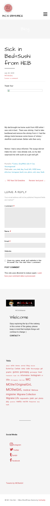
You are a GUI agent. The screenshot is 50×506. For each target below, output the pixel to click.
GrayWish (22, 164)
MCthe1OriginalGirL (19, 384)
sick (34, 172)
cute (28, 368)
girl (41, 369)
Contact (14, 336)
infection (8, 172)
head (40, 372)
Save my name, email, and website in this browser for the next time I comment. (24, 261)
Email (7, 241)
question (12, 402)
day (22, 169)
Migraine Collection (26, 394)
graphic (9, 372)
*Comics (15, 164)
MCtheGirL (9, 76)
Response (32, 402)
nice (25, 172)
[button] (46, 15)
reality (19, 401)
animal (23, 366)
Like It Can (31, 164)
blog (28, 366)
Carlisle (17, 369)
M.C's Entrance (12, 16)
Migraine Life (12, 398)
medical (26, 390)
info (18, 375)
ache (12, 366)
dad (18, 169)
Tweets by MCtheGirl (14, 483)
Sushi (42, 172)
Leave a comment (11, 78)
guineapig (24, 372)
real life (25, 402)
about (8, 366)
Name (8, 231)
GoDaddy (41, 500)
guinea (16, 372)
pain (32, 398)
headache (9, 375)
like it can (22, 380)
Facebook (16, 461)
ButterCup (10, 369)
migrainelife (24, 398)
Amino (17, 366)
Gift (30, 169)
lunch (21, 172)
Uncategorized (10, 167)
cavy (23, 368)
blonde (33, 366)
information (25, 375)
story (38, 402)
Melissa (34, 390)
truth (7, 405)
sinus (38, 172)
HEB (34, 169)
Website (8, 251)
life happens (14, 380)
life (8, 379)
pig (7, 401)
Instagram (15, 172)
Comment (9, 206)
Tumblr (14, 455)
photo (30, 172)
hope (14, 375)
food (26, 169)
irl (42, 375)
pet (36, 398)
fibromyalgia (35, 369)
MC (28, 379)
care (14, 169)
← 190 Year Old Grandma (15, 180)
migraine (11, 394)
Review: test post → (37, 180)
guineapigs (33, 372)
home (38, 169)
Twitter (16, 450)
